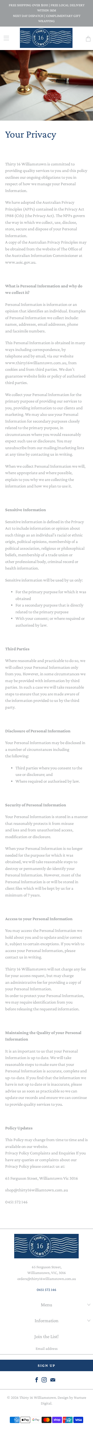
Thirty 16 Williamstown (37, 1397)
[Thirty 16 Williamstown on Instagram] (44, 1379)
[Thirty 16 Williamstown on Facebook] (36, 1379)
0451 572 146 (46, 1290)
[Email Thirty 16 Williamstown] (52, 1379)
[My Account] (4, 38)
